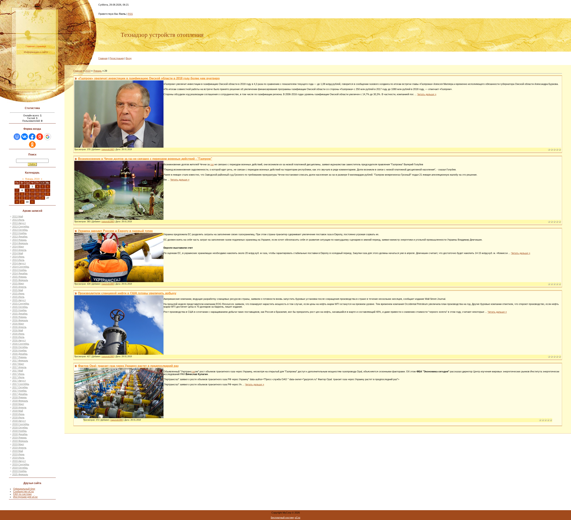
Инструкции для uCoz (25, 496)
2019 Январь (19, 437)
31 (32, 202)
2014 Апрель (19, 250)
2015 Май (17, 290)
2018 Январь (19, 397)
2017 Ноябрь (19, 390)
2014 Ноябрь (19, 270)
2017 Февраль (20, 360)
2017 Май (17, 370)
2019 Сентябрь (20, 464)
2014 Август (19, 263)
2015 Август (19, 300)
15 (22, 194)
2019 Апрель (19, 447)
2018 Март (18, 404)
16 (27, 194)
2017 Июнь (18, 374)
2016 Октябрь (20, 347)
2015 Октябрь (20, 307)
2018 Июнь (18, 414)
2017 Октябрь (20, 387)
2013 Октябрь (20, 230)
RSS (130, 14)
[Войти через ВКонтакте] (24, 136)
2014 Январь (19, 240)
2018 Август (19, 420)
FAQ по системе (22, 494)
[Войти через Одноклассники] (32, 144)
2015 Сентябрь (20, 303)
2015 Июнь (18, 293)
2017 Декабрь (20, 394)
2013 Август (19, 223)
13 (47, 190)
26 (42, 198)
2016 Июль (18, 337)
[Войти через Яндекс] (39, 136)
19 (42, 194)
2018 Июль (18, 417)
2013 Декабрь (20, 236)
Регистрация (117, 58)
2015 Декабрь (20, 313)
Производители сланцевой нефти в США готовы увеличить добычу (127, 293)
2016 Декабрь (20, 353)
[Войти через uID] (17, 136)
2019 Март (18, 444)
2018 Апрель (19, 407)
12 (42, 190)
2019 (88, 70)
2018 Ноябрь (19, 431)
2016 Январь (19, 317)
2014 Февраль (20, 243)
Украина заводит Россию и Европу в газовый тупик (115, 231)
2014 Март (18, 246)
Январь (97, 70)
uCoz (297, 517)
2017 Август (19, 380)
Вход (128, 58)
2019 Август (19, 461)
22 (22, 198)
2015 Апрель (19, 286)
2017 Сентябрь (20, 384)
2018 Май (17, 410)
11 (37, 190)
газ (212, 164)
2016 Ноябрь (19, 350)
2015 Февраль (20, 280)
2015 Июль (18, 297)
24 (32, 198)
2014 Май (17, 253)
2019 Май (17, 451)
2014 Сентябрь (20, 266)
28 (17, 202)
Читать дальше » (426, 94)
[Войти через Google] (47, 136)
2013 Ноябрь (19, 233)
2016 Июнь (18, 333)
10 (32, 190)
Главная (103, 58)
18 (37, 194)
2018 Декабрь (20, 434)
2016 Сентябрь (20, 343)
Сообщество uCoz (23, 491)
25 (37, 198)
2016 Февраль (20, 320)
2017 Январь (19, 357)
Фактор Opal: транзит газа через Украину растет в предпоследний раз (128, 365)
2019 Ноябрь (19, 471)
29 (22, 202)
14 (17, 194)
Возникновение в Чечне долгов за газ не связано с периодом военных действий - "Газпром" (145, 158)
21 (17, 198)
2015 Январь (19, 276)
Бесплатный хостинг (282, 517)
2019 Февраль (20, 441)
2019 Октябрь (20, 467)
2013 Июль (18, 219)
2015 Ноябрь (19, 310)
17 (32, 194)
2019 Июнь (18, 454)
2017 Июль (18, 377)
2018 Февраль (20, 400)
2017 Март (18, 364)
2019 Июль (18, 457)
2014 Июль (18, 260)
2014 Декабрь (20, 273)
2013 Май (17, 216)
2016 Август (19, 340)
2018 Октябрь (20, 427)
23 (27, 198)
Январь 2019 (32, 179)
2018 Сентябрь (20, 424)
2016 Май (17, 330)
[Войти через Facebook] (32, 136)
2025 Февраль (20, 474)
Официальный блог (24, 488)
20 (47, 194)
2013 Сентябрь (20, 226)
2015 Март (18, 283)
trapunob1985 (107, 149)
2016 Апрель (19, 327)
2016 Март (18, 323)
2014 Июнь (18, 256)
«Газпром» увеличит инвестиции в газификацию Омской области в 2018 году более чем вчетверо (149, 78)
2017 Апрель (19, 367)
